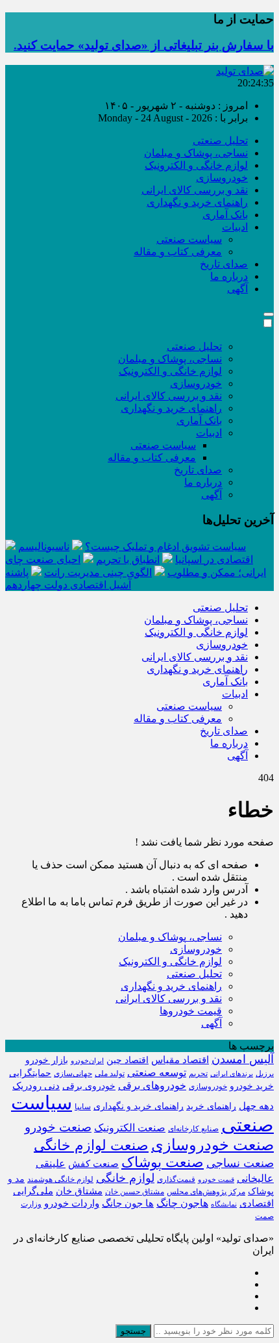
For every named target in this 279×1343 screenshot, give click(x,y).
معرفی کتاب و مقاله (178, 251)
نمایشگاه (224, 1204)
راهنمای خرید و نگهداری (197, 202)
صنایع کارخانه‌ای (193, 1128)
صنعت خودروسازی (212, 1144)
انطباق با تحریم (128, 559)
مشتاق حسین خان (134, 1191)
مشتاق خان (79, 1191)
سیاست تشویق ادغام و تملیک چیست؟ (165, 546)
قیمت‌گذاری (176, 1179)
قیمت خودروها (191, 1010)
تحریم (198, 1073)
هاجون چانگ (182, 1203)
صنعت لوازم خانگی (91, 1145)
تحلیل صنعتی (220, 140)
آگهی (237, 288)
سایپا (83, 1106)
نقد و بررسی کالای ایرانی (194, 189)
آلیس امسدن (243, 1059)
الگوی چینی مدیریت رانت (98, 572)
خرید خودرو (252, 1086)
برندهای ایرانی (231, 1073)
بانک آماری (225, 214)
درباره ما (229, 276)
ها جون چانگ (128, 1203)
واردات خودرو (71, 1203)
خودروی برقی (88, 1086)
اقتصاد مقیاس (180, 1060)
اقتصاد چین (127, 1060)
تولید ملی (110, 1073)
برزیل (265, 1073)
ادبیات (235, 226)
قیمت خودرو (216, 1179)
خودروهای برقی (152, 1085)
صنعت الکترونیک (129, 1127)
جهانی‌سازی (73, 1073)
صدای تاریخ (224, 264)
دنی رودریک (36, 1086)
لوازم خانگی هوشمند (60, 1179)
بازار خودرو (46, 1060)
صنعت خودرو (58, 1127)
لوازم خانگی (125, 1178)
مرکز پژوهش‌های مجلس (206, 1191)
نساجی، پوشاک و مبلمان (196, 152)
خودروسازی (222, 177)
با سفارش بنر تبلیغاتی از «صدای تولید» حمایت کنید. (144, 45)
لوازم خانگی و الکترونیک (196, 165)
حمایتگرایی (30, 1073)
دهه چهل (256, 1106)
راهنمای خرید (211, 1106)
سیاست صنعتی (189, 239)
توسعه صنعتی (156, 1072)
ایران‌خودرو (87, 1060)
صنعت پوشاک (162, 1162)
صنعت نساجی (240, 1163)
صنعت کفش (93, 1164)
